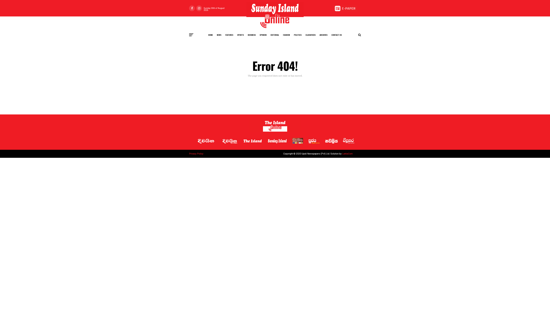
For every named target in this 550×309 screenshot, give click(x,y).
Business (252, 34)
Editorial (275, 34)
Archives (323, 34)
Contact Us (336, 34)
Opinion (263, 34)
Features (229, 34)
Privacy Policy (196, 153)
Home (210, 34)
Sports (240, 34)
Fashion (286, 34)
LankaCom (347, 153)
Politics (297, 34)
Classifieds (311, 34)
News (219, 34)
